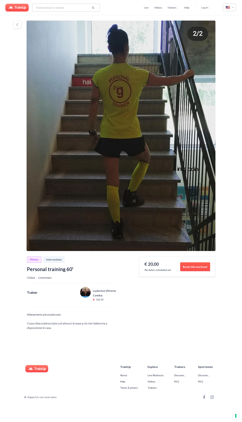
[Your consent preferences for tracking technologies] (235, 415)
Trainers (171, 7)
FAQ (176, 381)
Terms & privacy (129, 387)
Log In (204, 7)
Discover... (180, 375)
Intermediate (54, 259)
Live (146, 7)
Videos (158, 7)
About (123, 375)
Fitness (34, 259)
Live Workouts (156, 375)
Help (186, 7)
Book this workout (195, 266)
